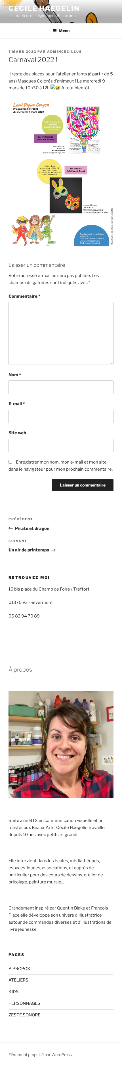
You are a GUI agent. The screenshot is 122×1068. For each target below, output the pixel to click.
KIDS (14, 991)
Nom (15, 374)
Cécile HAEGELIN (44, 8)
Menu (64, 30)
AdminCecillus (64, 52)
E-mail (17, 403)
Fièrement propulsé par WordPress (40, 1054)
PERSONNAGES (24, 1003)
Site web (17, 432)
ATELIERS (18, 980)
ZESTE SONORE (24, 1015)
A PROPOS (19, 968)
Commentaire (24, 296)
